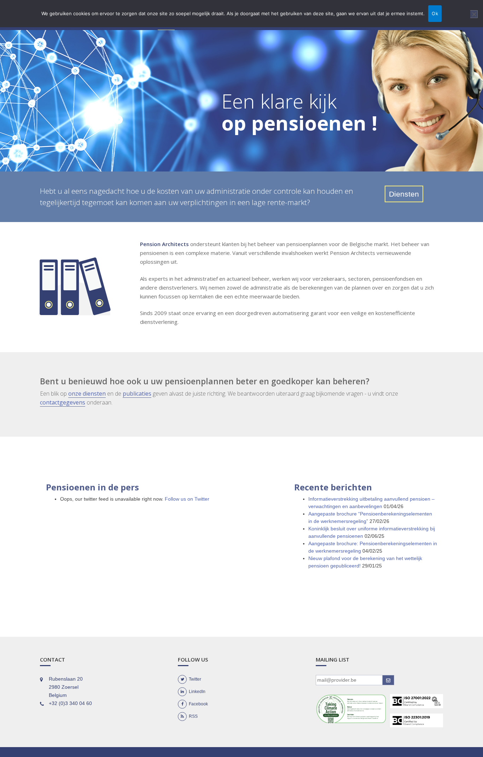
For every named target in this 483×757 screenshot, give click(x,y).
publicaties (137, 393)
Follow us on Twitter (187, 499)
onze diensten (87, 393)
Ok (435, 13)
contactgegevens (62, 402)
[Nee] (474, 14)
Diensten (404, 194)
